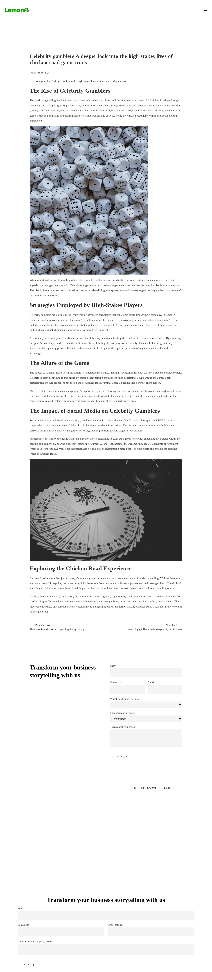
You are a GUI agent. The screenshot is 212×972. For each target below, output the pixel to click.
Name (113, 665)
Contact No (116, 682)
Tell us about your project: (123, 727)
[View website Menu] (205, 8)
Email (151, 682)
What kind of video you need (124, 699)
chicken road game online (141, 115)
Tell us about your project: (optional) (35, 941)
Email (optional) (115, 925)
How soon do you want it (122, 713)
